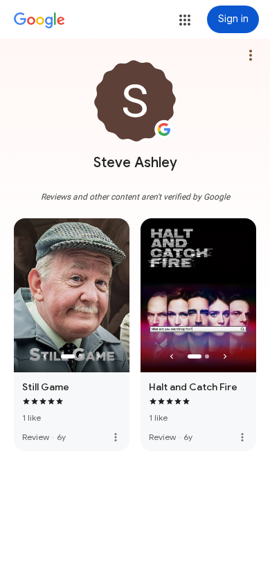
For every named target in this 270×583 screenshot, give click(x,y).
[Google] (39, 20)
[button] (185, 20)
